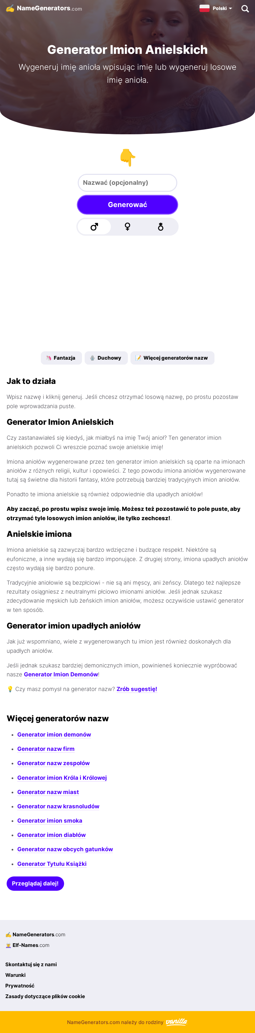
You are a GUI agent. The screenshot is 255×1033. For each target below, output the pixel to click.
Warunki (15, 975)
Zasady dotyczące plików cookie (45, 996)
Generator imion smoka (49, 820)
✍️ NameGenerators (35, 934)
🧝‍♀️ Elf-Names (27, 945)
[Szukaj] (244, 8)
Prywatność (20, 985)
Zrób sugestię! (137, 689)
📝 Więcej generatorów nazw (171, 358)
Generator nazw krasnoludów (58, 806)
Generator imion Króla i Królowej (62, 777)
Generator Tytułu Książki (52, 864)
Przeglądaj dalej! (35, 883)
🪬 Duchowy (105, 358)
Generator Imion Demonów (61, 674)
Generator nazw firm (46, 749)
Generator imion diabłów (51, 835)
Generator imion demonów (54, 734)
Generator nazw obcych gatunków (65, 849)
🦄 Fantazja (60, 358)
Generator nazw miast (48, 792)
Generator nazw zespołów (53, 763)
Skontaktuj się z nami (31, 964)
